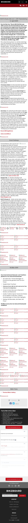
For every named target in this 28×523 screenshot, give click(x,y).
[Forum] (20, 5)
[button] (8, 228)
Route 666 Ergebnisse (7, 131)
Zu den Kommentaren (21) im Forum (14, 427)
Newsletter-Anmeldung (7, 493)
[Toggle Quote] (2, 462)
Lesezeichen (14, 400)
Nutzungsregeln (14, 518)
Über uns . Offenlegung (14, 501)
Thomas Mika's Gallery (9, 392)
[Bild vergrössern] (15, 439)
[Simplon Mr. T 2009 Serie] (14, 228)
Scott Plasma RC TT (7, 421)
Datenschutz (14, 515)
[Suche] (26, 5)
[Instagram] (12, 486)
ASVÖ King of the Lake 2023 (9, 423)
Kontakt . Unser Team (14, 504)
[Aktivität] (23, 5)
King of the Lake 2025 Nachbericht (10, 414)
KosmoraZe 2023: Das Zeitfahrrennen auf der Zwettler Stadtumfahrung (13, 419)
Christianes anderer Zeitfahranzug (8, 454)
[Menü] (26, 2)
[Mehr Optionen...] (24, 431)
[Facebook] (9, 486)
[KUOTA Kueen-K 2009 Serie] (23, 228)
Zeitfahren (19, 423)
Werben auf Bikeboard (14, 506)
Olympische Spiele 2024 (8, 412)
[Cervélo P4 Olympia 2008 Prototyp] (4, 228)
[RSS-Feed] (15, 486)
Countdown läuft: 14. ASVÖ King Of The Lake (12, 422)
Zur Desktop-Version (14, 483)
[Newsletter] (19, 486)
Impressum (14, 509)
